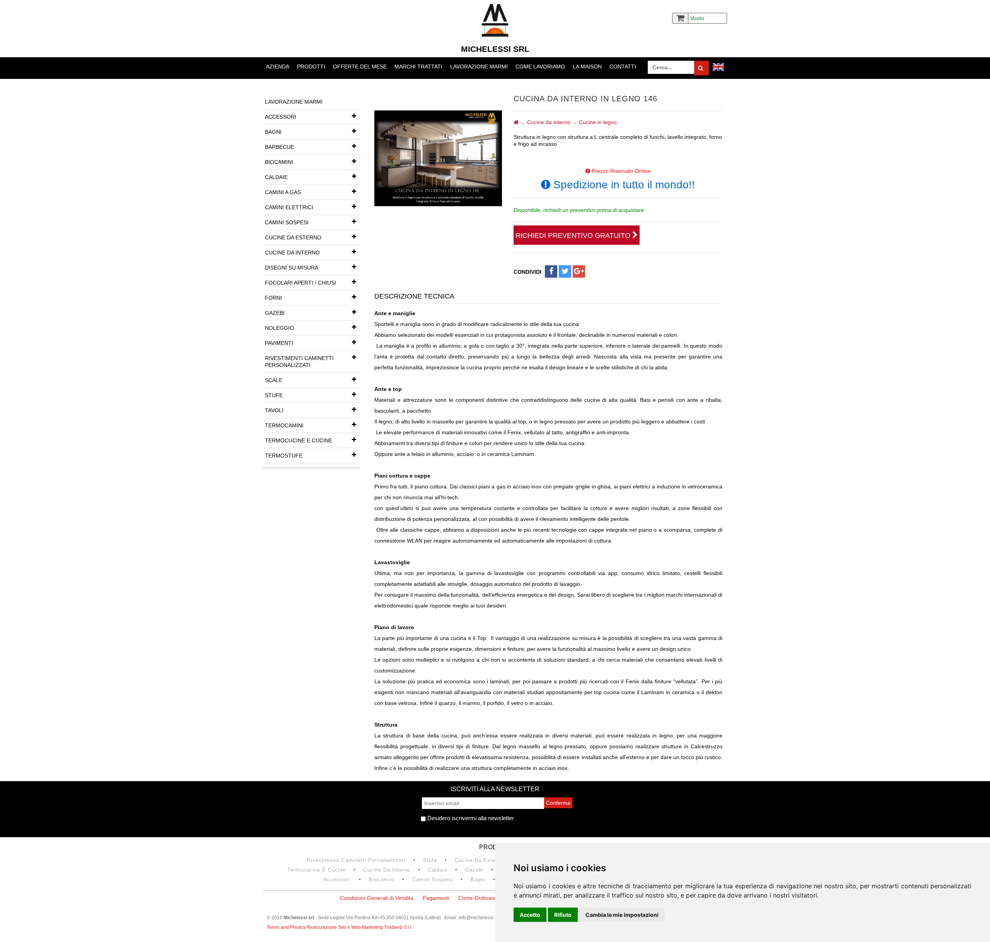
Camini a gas (283, 192)
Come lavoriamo (540, 66)
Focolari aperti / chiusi (300, 283)
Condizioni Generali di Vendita (376, 898)
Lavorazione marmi (479, 66)
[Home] (516, 122)
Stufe (274, 395)
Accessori (280, 117)
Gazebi (275, 313)
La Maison (587, 66)
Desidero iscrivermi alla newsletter (470, 818)
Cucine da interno (292, 252)
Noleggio (279, 328)
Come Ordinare (477, 898)
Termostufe (283, 455)
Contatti (622, 66)
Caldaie (276, 177)
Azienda (277, 66)
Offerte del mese (360, 66)
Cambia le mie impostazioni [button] (622, 914)
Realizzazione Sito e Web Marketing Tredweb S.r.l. (360, 927)
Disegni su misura (291, 268)
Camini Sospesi (287, 222)
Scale (273, 380)
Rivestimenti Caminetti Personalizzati (299, 361)
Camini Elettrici (289, 207)
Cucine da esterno (293, 237)
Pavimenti (279, 343)
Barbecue (279, 147)
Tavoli (274, 410)
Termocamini (284, 425)
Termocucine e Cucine (298, 440)
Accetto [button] (530, 914)
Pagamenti (436, 898)
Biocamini (279, 162)
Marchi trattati (418, 66)
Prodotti (311, 66)
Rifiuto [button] (563, 914)
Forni (273, 298)
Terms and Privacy (287, 927)
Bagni (273, 132)
